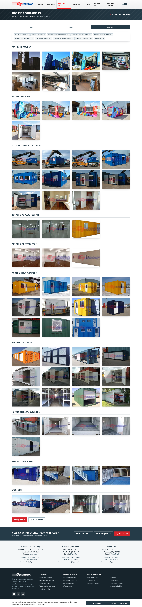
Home (14, 16)
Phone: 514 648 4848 (121, 14)
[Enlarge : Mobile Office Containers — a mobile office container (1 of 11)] (26, 286)
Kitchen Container (38, 35)
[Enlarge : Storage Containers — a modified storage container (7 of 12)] (86, 376)
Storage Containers (43, 38)
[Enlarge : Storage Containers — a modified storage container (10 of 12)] (56, 397)
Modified (110, 27)
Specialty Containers (84, 38)
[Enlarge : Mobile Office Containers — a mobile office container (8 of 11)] (116, 307)
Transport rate (82, 534)
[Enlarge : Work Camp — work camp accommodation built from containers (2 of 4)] (56, 504)
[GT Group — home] (22, 4)
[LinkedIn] (14, 594)
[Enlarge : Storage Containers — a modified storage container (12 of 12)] (116, 397)
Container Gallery (45, 589)
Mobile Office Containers (24, 38)
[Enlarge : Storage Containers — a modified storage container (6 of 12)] (56, 376)
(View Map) (33, 554)
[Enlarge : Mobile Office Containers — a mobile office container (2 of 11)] (56, 286)
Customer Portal (110, 4)
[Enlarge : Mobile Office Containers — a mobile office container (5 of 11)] (26, 307)
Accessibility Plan (116, 586)
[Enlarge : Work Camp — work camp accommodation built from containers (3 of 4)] (86, 504)
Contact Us (97, 4)
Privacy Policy (40, 604)
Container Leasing (69, 577)
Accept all (97, 603)
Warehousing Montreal (47, 586)
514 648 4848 (123, 534)
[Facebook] (18, 594)
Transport (51, 4)
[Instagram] (23, 594)
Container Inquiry (93, 580)
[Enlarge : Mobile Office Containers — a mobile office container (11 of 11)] (86, 327)
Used (71, 27)
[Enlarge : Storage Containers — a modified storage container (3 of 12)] (86, 356)
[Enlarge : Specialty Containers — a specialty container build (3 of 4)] (86, 475)
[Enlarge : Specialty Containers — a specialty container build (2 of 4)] (56, 475)
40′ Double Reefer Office (103, 35)
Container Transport (70, 580)
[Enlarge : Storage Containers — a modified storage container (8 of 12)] (116, 376)
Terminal (40, 4)
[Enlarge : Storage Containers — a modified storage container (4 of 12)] (116, 356)
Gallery (32, 16)
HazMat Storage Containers (63, 38)
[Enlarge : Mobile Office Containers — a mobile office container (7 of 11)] (86, 307)
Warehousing (76, 4)
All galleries (38, 520)
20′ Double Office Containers (58, 35)
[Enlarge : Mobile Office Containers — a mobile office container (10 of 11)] (56, 327)
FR (129, 4)
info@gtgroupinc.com (33, 562)
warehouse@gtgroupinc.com (73, 562)
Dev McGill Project (21, 35)
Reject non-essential (119, 603)
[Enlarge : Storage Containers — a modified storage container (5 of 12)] (26, 376)
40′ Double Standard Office (81, 35)
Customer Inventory (93, 583)
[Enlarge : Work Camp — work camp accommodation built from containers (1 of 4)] (26, 504)
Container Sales (61, 4)
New (31, 27)
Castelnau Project (117, 583)
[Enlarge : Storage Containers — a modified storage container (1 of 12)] (26, 356)
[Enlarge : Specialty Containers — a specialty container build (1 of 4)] (26, 475)
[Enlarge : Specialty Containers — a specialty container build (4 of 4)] (116, 475)
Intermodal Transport (47, 580)
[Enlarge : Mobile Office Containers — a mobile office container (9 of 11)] (26, 327)
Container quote (102, 534)
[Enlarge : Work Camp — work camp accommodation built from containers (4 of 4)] (116, 504)
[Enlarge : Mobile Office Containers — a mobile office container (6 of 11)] (56, 307)
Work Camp (99, 38)
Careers (87, 4)
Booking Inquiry (92, 577)
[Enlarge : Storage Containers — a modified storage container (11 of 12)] (86, 397)
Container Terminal (46, 577)
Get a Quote (18, 520)
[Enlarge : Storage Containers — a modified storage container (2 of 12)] (56, 356)
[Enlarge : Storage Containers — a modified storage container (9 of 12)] (26, 397)
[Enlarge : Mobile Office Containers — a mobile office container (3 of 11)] (86, 286)
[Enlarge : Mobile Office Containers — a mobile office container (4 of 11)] (116, 286)
